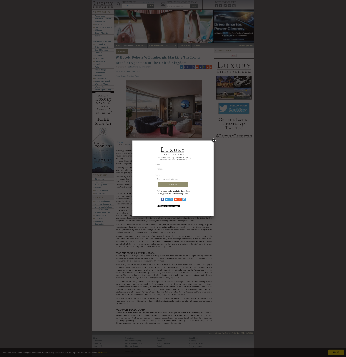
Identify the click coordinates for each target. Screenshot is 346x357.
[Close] (213, 140)
